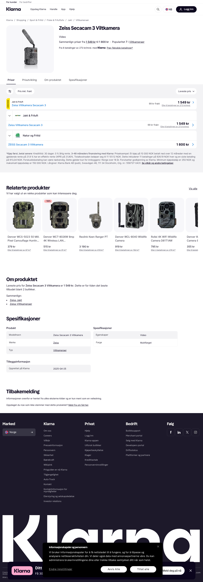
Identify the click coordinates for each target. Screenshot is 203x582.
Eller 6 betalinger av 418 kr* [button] (91, 250)
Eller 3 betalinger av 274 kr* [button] (163, 250)
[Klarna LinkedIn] (179, 432)
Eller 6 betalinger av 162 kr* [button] (127, 250)
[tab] (11, 79)
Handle (53, 9)
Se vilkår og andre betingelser (157, 163)
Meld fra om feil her (78, 405)
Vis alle (193, 188)
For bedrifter (26, 2)
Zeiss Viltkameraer (21, 303)
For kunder (11, 2)
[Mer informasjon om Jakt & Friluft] (9, 116)
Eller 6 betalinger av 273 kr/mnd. (176, 105)
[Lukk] (158, 546)
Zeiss (56, 342)
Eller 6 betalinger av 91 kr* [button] (55, 250)
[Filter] (9, 91)
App (63, 9)
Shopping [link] (21, 20)
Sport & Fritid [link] (36, 20)
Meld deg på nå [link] (172, 570)
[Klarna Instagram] (195, 432)
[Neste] (192, 224)
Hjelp (72, 9)
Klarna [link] (9, 20)
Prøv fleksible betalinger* (120, 47)
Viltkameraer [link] (82, 20)
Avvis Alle (114, 569)
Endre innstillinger (60, 569)
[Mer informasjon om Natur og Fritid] (9, 135)
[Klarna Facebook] (171, 432)
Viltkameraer (136, 41)
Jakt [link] (70, 20)
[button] (169, 9)
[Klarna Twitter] (187, 432)
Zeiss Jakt (16, 300)
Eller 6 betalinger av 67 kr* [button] (19, 250)
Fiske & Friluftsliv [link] (55, 20)
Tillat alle (143, 569)
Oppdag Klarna (38, 9)
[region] (103, 560)
